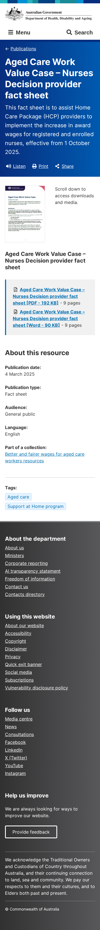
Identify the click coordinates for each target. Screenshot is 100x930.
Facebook (15, 742)
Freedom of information (30, 579)
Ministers (14, 555)
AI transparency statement (33, 571)
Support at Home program (36, 506)
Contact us (16, 586)
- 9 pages (49, 296)
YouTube (14, 765)
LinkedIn (13, 750)
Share (68, 166)
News (11, 726)
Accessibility (18, 633)
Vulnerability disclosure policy (36, 687)
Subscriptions (19, 680)
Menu (22, 32)
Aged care (18, 497)
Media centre (18, 719)
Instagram (15, 773)
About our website (24, 625)
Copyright (15, 641)
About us (14, 547)
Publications (23, 48)
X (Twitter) (16, 758)
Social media (18, 672)
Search (83, 32)
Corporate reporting (26, 563)
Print (43, 166)
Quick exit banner (23, 664)
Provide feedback (31, 832)
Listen (19, 166)
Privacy (13, 656)
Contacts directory (25, 594)
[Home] (50, 13)
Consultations (19, 734)
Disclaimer (16, 649)
